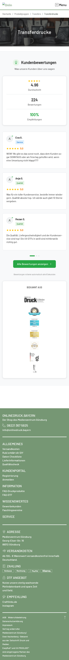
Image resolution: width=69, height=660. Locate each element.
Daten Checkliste (12, 456)
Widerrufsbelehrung (17, 617)
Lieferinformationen (13, 460)
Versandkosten (11, 448)
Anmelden (8, 479)
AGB (4, 617)
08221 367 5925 (17, 425)
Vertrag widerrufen (11, 629)
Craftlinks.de (9, 601)
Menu (62, 5)
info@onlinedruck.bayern (16, 429)
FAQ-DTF (7, 494)
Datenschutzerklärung (12, 621)
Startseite (6, 13)
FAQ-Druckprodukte (13, 490)
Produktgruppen (21, 13)
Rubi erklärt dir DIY (12, 452)
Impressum (7, 625)
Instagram (8, 605)
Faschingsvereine (12, 510)
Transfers (36, 13)
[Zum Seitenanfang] (65, 617)
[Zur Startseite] (7, 4)
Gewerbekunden (11, 506)
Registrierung (10, 475)
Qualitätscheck (10, 464)
